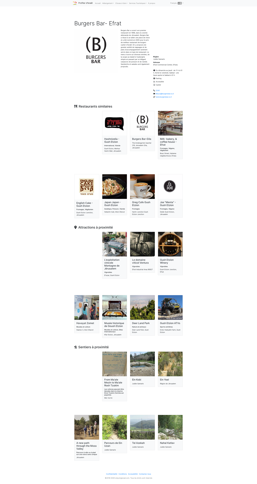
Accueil (98, 3)
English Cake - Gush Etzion (84, 204)
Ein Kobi (136, 379)
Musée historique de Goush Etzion (114, 325)
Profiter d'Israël (85, 3)
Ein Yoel (164, 379)
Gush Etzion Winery (167, 261)
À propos (151, 3)
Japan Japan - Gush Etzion (112, 204)
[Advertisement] (128, 13)
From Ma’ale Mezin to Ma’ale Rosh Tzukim (113, 382)
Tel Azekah (138, 442)
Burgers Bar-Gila (141, 138)
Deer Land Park (141, 323)
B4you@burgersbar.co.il (165, 94)
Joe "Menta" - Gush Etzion (168, 204)
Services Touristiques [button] (137, 3)
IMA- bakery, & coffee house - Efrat (168, 141)
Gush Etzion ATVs (170, 323)
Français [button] (174, 3)
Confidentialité (111, 474)
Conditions (123, 474)
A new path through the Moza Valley (86, 445)
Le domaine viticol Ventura (140, 261)
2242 (158, 90)
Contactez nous (145, 474)
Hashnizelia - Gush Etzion (111, 140)
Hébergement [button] (107, 3)
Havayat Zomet (85, 323)
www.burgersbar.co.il (164, 97)
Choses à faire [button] (120, 3)
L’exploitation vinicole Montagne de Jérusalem (111, 264)
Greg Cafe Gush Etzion (141, 204)
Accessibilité (133, 474)
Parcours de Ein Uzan (113, 444)
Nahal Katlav (167, 442)
